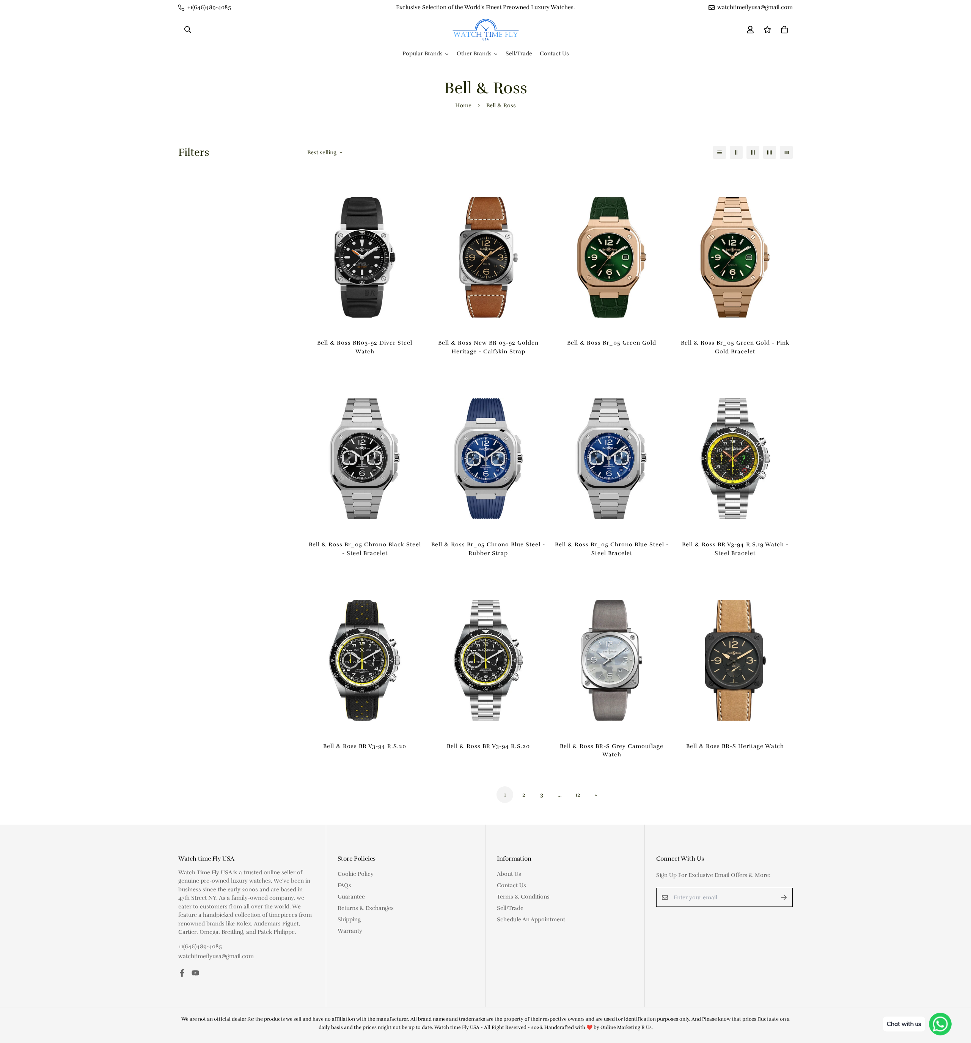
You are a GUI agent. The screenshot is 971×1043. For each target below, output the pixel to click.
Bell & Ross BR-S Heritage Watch (735, 746)
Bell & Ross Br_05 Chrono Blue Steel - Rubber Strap (488, 549)
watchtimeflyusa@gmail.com (216, 956)
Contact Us (511, 885)
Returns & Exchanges (366, 908)
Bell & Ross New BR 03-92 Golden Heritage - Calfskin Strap (488, 347)
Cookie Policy (356, 873)
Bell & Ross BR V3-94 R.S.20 (364, 746)
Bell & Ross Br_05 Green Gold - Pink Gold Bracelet (735, 347)
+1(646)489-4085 (200, 946)
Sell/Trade (510, 908)
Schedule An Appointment (531, 919)
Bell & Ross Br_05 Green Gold (611, 342)
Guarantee (351, 896)
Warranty (350, 930)
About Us (509, 873)
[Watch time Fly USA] (486, 29)
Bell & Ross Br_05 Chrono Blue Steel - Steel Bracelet (612, 549)
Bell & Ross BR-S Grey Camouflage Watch (611, 750)
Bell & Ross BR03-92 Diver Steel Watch (364, 347)
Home (463, 105)
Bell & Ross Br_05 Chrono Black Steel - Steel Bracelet (365, 549)
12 (577, 794)
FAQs (344, 885)
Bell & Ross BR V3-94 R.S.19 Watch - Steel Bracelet (735, 549)
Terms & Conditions (523, 896)
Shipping (349, 919)
